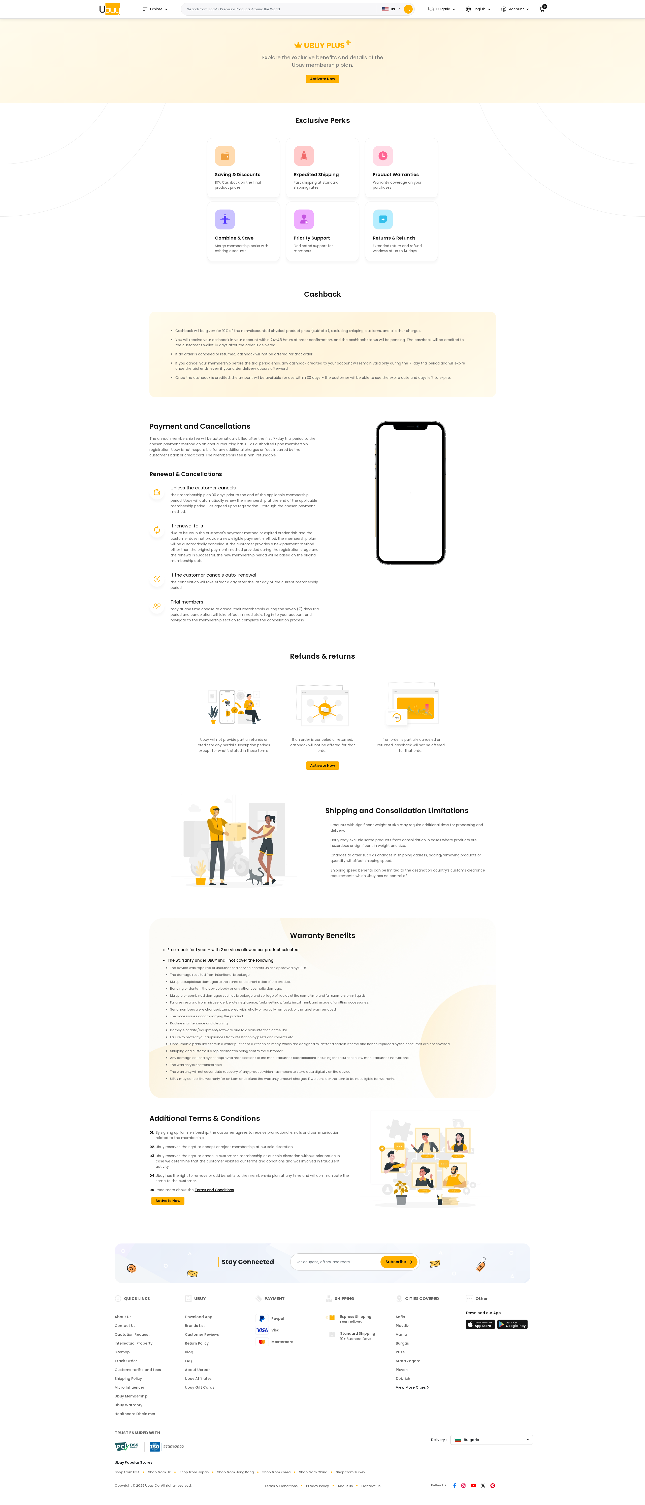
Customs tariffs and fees (138, 1369)
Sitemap (122, 1352)
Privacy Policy (317, 1486)
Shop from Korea (276, 1472)
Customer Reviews (202, 1334)
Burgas (402, 1343)
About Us (123, 1316)
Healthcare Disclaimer (135, 1413)
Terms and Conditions (214, 1189)
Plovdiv (402, 1325)
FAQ (188, 1360)
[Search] (408, 9)
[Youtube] (473, 1486)
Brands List (195, 1325)
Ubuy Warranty (128, 1405)
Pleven (402, 1369)
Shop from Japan (194, 1472)
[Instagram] (463, 1486)
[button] (441, 9)
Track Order (126, 1360)
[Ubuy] (110, 9)
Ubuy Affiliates (198, 1378)
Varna (401, 1334)
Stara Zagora (408, 1360)
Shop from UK (159, 1472)
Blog (189, 1352)
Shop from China (313, 1472)
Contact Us (125, 1325)
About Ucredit (198, 1369)
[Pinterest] (492, 1486)
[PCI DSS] (126, 1446)
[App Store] (481, 1326)
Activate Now (322, 78)
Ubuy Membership (131, 1396)
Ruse (400, 1352)
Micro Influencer (129, 1387)
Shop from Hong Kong (235, 1472)
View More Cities (411, 1387)
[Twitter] (483, 1486)
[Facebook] (454, 1486)
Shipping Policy (128, 1378)
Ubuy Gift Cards (199, 1387)
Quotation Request (132, 1334)
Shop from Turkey (350, 1472)
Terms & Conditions (281, 1486)
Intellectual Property (133, 1343)
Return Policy (197, 1343)
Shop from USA (127, 1472)
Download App (198, 1316)
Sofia (400, 1316)
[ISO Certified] (164, 1446)
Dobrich (403, 1378)
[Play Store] (512, 1326)
